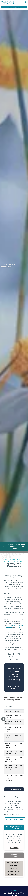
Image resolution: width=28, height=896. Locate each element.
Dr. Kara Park (8, 628)
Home (4, 552)
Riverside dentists (17, 625)
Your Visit (9, 552)
